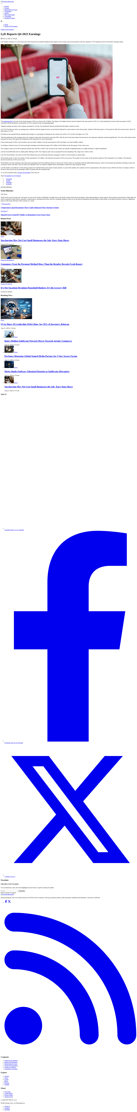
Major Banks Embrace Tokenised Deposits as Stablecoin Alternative (37, 371)
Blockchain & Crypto (10, 10)
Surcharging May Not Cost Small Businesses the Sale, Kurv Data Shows (35, 240)
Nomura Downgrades (24, 172)
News (2, 236)
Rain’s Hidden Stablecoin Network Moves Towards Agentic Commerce (38, 341)
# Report (18, 176)
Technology (7, 11)
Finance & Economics (11, 26)
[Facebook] (6, 902)
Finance (6, 8)
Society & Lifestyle (6, 284)
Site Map (7, 1109)
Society (6, 13)
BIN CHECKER (9, 15)
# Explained (7, 176)
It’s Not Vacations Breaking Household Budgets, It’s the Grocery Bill (33, 288)
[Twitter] (9, 902)
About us (7, 1106)
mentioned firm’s (8, 121)
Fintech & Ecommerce (7, 260)
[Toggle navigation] (1, 3)
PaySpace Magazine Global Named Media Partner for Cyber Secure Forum (40, 356)
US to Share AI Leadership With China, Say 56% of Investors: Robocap (35, 324)
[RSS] (70, 1053)
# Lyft (13, 176)
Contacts (7, 1108)
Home (6, 24)
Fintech (6, 6)
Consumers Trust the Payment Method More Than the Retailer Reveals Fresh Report (41, 264)
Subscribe (22, 891)
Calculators (7, 16)
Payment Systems (9, 18)
